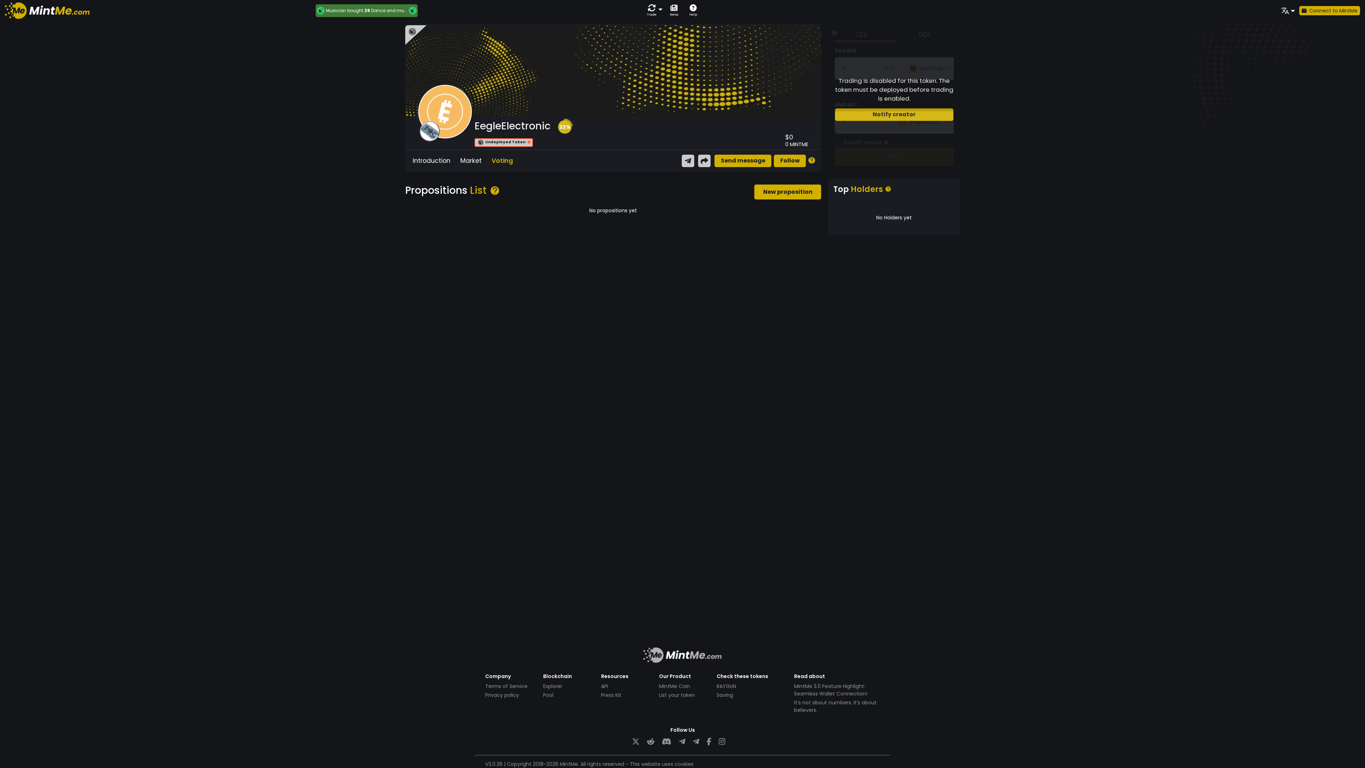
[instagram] (722, 742)
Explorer (552, 686)
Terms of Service (506, 686)
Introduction (431, 160)
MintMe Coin (674, 686)
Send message (743, 160)
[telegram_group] (682, 742)
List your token (677, 695)
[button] (653, 10)
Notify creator (894, 114)
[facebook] (709, 742)
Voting (502, 160)
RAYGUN (726, 686)
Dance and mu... (389, 10)
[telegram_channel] (696, 742)
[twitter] (635, 742)
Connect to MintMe (1333, 10)
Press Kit (611, 695)
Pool (548, 695)
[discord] (666, 742)
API (604, 686)
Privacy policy (502, 695)
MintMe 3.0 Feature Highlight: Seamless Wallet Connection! (830, 690)
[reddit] (650, 742)
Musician (336, 11)
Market (471, 160)
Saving (725, 695)
